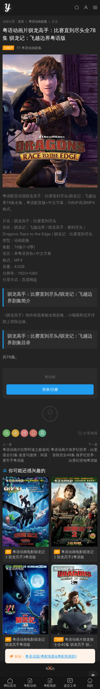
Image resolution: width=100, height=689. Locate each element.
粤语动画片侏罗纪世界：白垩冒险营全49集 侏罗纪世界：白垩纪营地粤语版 (74, 454)
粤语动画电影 (15, 481)
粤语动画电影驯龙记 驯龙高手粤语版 (25, 642)
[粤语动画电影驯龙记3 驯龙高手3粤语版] (26, 512)
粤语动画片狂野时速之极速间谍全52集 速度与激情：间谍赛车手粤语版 (26, 454)
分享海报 (89, 433)
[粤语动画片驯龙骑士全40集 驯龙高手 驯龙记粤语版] (74, 600)
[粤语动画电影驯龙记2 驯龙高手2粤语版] (74, 512)
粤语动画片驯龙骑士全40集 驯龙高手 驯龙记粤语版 (74, 642)
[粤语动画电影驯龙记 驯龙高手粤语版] (26, 600)
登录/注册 (50, 389)
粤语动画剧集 (32, 48)
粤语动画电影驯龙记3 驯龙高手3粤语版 (25, 554)
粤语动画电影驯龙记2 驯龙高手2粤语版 (74, 554)
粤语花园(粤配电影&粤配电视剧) (51, 656)
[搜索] (76, 7)
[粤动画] (8, 7)
